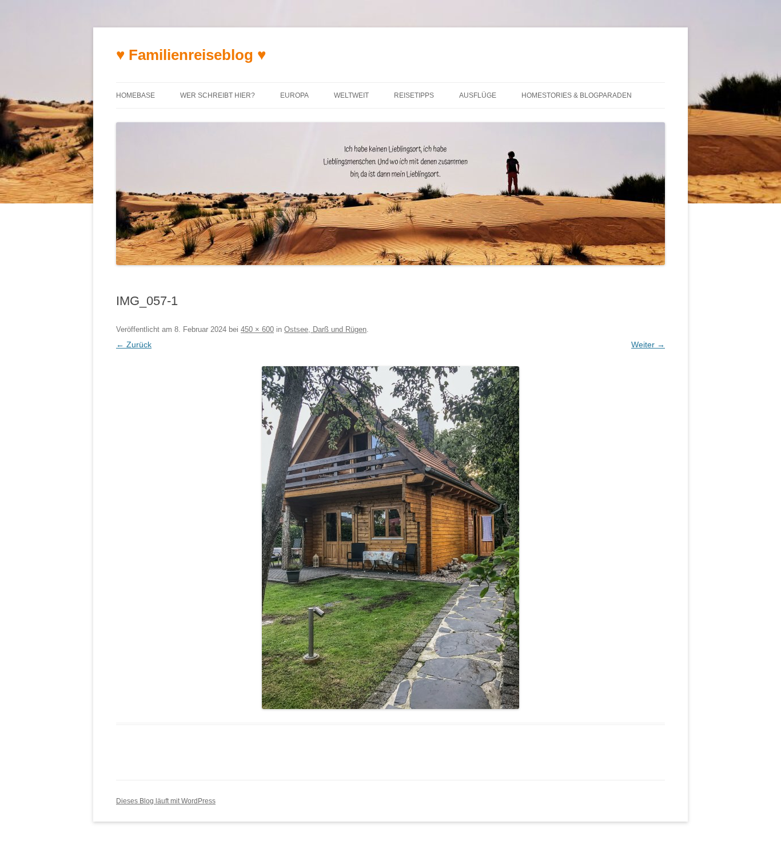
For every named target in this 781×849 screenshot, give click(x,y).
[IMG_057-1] (390, 537)
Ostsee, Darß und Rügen (325, 329)
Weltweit (351, 95)
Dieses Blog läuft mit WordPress (166, 801)
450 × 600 (257, 329)
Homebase (135, 95)
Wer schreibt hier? (217, 95)
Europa (294, 95)
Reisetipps (414, 95)
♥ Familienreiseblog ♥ (191, 54)
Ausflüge (477, 95)
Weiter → (648, 344)
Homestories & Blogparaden (576, 95)
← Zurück (134, 344)
